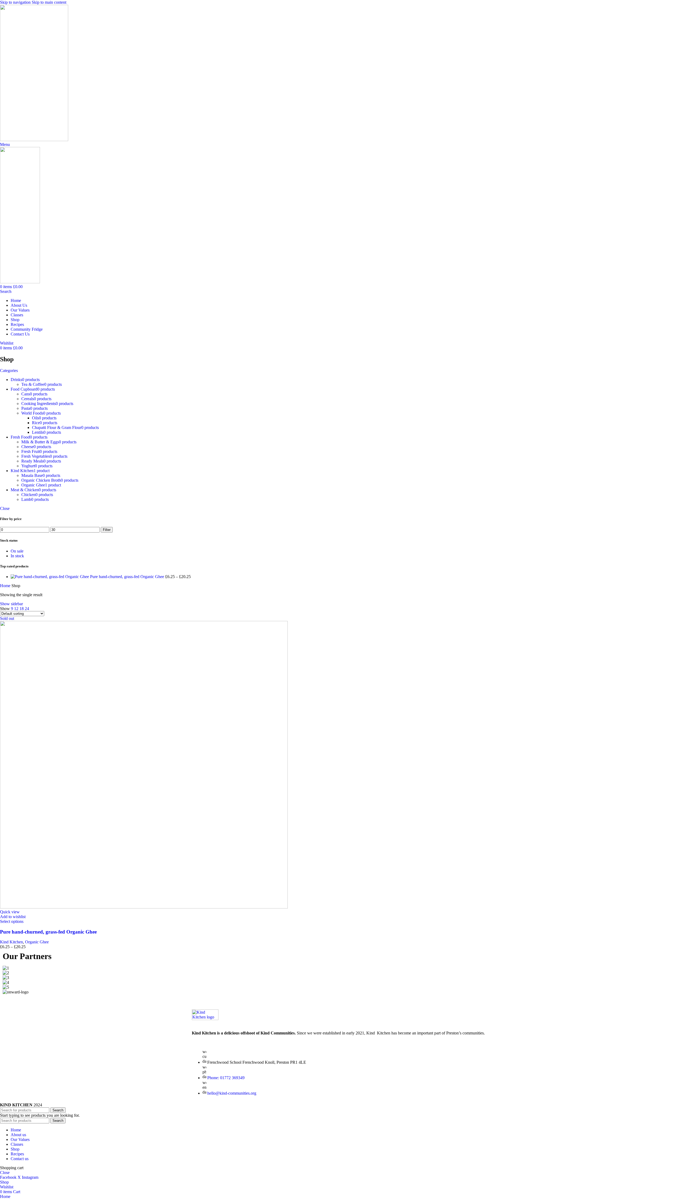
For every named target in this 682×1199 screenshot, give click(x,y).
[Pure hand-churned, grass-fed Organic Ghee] (50, 576)
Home (5, 585)
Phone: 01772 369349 (226, 1077)
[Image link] (205, 1018)
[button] (341, 997)
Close (5, 508)
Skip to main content (49, 2)
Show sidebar (11, 603)
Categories (9, 370)
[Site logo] (34, 139)
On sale (17, 551)
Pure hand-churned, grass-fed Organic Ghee (127, 576)
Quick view (10, 912)
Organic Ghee (37, 942)
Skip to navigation (16, 2)
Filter (107, 530)
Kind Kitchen (11, 942)
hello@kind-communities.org (231, 1093)
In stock (17, 556)
